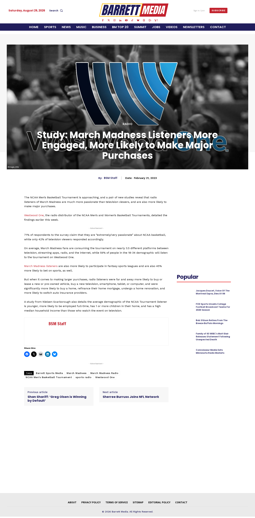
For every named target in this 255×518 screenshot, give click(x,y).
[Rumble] (149, 20)
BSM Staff (110, 178)
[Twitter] (108, 20)
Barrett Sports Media (49, 373)
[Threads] (144, 20)
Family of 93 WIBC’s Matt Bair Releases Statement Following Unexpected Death (213, 336)
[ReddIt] (225, 202)
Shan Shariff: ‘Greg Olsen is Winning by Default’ (57, 398)
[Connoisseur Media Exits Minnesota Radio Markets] (185, 351)
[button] (56, 10)
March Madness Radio (104, 373)
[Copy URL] (188, 210)
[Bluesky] (138, 20)
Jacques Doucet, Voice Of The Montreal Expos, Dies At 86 (213, 292)
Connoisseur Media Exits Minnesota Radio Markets (210, 351)
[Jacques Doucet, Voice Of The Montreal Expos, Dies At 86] (185, 292)
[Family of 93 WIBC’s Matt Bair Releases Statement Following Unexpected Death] (185, 336)
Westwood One (34, 215)
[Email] (180, 210)
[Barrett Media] (134, 10)
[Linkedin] (120, 20)
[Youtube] (126, 20)
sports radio (83, 377)
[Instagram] (114, 20)
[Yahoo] (155, 20)
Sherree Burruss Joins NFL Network (131, 397)
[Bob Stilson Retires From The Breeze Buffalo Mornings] (185, 321)
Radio (128, 124)
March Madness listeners (41, 266)
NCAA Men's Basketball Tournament (49, 377)
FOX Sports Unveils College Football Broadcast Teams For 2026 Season (213, 307)
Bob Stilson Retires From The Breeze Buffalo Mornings (211, 322)
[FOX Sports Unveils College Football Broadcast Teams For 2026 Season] (185, 307)
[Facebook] (102, 20)
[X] (209, 202)
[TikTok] (132, 20)
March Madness (77, 373)
